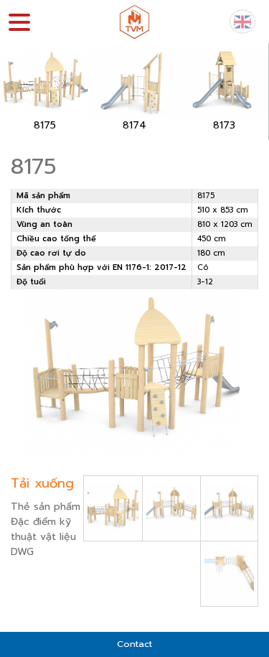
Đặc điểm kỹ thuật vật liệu (43, 529)
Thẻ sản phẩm (45, 506)
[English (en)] (242, 21)
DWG (22, 551)
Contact (134, 644)
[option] (45, 91)
